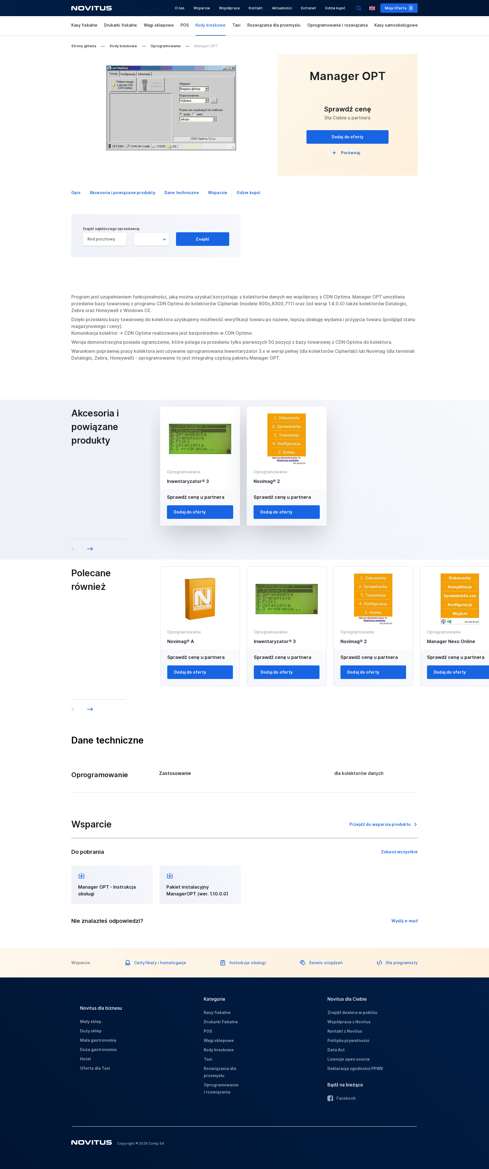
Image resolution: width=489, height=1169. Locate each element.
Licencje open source (348, 1059)
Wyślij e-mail (404, 920)
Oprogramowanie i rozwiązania (337, 25)
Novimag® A (180, 641)
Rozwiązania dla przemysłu (274, 25)
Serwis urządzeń (325, 962)
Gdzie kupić (335, 8)
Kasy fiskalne (84, 25)
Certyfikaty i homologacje (160, 962)
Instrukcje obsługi (248, 962)
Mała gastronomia (98, 1040)
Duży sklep (91, 1030)
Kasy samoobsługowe (396, 25)
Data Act (336, 1049)
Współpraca (229, 8)
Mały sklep (90, 1021)
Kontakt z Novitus (344, 1031)
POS (185, 25)
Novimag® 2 (267, 481)
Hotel (85, 1058)
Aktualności (282, 8)
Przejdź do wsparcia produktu (380, 824)
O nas (180, 8)
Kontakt (256, 8)
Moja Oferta (398, 8)
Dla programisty (402, 962)
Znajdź (202, 239)
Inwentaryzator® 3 (188, 481)
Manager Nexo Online (451, 641)
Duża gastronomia (98, 1049)
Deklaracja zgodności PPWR (355, 1068)
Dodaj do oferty (348, 136)
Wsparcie (202, 8)
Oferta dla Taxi (95, 1068)
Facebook (346, 1098)
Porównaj (351, 152)
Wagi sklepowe (159, 25)
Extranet (308, 8)
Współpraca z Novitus (349, 1021)
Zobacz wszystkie (399, 851)
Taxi (236, 25)
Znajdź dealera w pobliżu (352, 1012)
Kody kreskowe (211, 25)
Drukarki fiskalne (120, 25)
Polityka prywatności (348, 1040)
